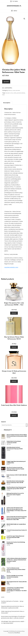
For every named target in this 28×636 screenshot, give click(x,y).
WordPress (17, 633)
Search (3, 422)
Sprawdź (6, 81)
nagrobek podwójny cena (11, 267)
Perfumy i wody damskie (14, 90)
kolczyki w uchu (9, 93)
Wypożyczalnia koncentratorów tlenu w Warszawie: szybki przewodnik (12, 607)
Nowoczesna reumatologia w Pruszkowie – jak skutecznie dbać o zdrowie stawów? (13, 617)
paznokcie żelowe (21, 93)
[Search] (26, 425)
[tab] (6, 103)
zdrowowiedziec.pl (14, 6)
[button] (14, 10)
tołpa (3, 94)
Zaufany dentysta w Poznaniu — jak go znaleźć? (12, 602)
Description (6, 103)
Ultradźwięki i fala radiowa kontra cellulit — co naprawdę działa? (13, 622)
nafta (15, 93)
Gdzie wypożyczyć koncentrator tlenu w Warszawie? (12, 612)
